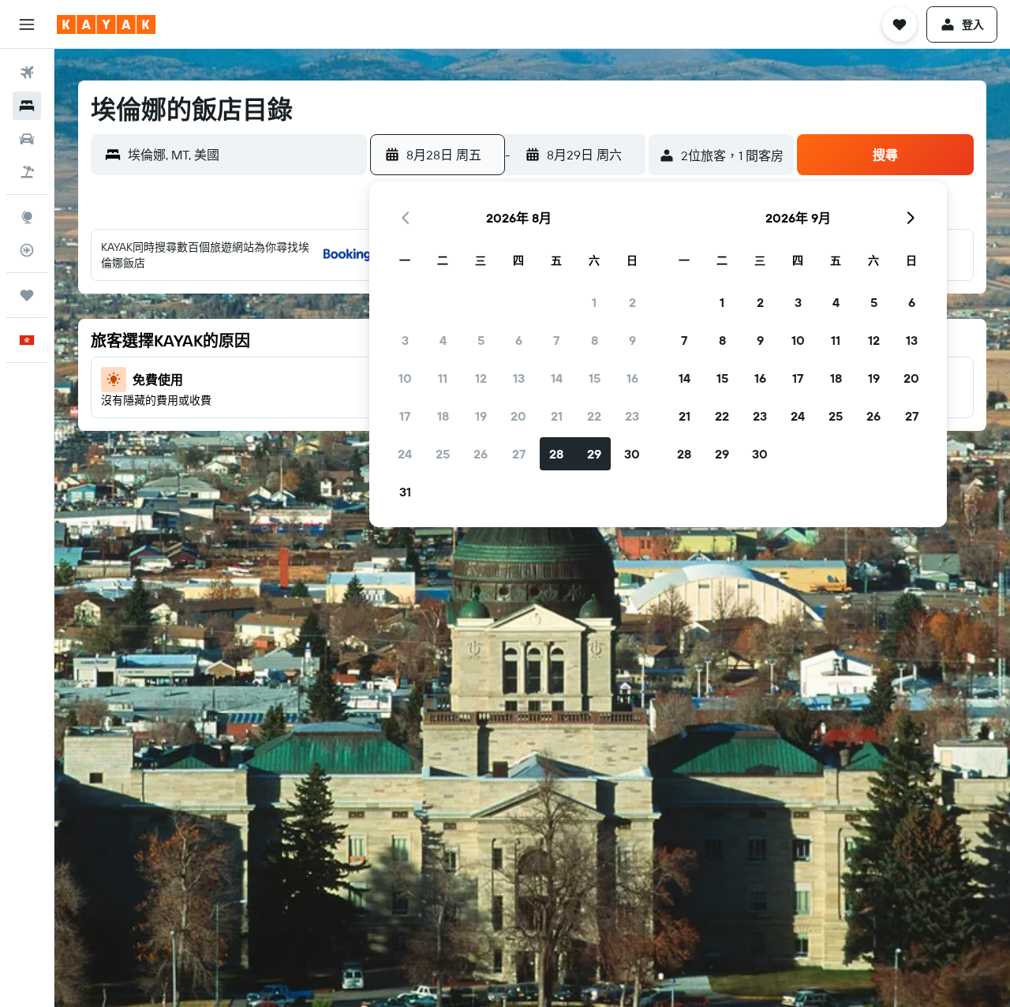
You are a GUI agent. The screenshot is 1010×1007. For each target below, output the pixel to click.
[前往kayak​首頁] (106, 24)
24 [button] (405, 454)
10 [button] (405, 378)
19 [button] (481, 416)
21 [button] (557, 416)
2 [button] (632, 302)
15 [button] (594, 378)
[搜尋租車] (26, 139)
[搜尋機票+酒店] (26, 172)
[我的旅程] (26, 295)
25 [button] (443, 454)
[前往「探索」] (26, 217)
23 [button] (632, 416)
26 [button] (480, 454)
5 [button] (480, 340)
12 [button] (481, 378)
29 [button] (594, 454)
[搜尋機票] (26, 72)
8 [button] (594, 340)
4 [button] (443, 340)
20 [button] (518, 416)
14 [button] (557, 378)
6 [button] (518, 340)
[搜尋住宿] (26, 106)
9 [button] (632, 340)
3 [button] (405, 340)
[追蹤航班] (26, 250)
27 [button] (519, 454)
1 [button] (594, 302)
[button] (26, 24)
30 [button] (632, 454)
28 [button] (556, 454)
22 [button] (594, 416)
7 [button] (556, 340)
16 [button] (632, 378)
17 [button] (404, 416)
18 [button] (443, 416)
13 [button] (519, 378)
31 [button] (405, 492)
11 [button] (442, 378)
